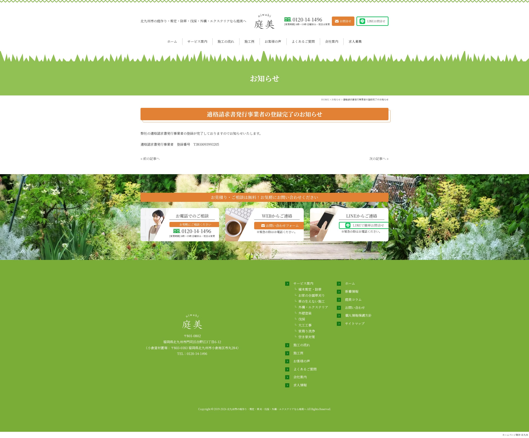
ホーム (172, 41)
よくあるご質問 (303, 41)
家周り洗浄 (306, 331)
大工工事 (305, 325)
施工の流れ (226, 41)
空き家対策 (306, 336)
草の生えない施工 (311, 301)
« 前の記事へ (150, 158)
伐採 (301, 319)
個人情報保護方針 (358, 315)
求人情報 (300, 385)
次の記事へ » (378, 158)
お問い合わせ (355, 307)
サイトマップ (355, 323)
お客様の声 (273, 41)
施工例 (249, 41)
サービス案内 (197, 41)
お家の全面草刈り (311, 295)
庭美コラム (353, 299)
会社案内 (331, 41)
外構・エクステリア (313, 307)
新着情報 (351, 291)
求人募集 (355, 41)
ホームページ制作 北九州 (515, 434)
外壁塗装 (305, 313)
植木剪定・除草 (310, 289)
